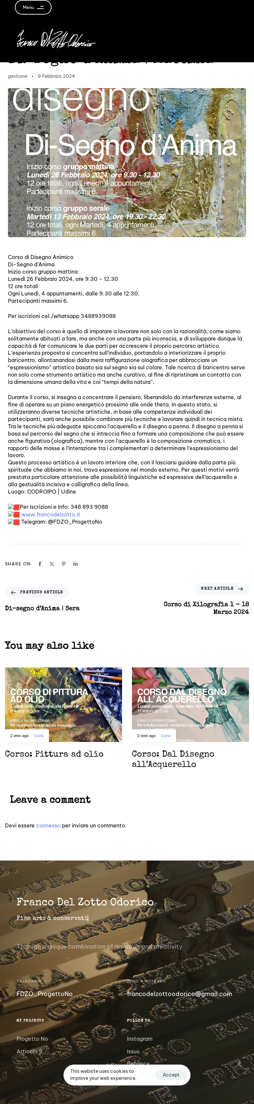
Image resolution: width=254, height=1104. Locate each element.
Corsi (39, 735)
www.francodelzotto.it (50, 514)
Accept (171, 1075)
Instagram (139, 1038)
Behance (138, 1063)
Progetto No (32, 1038)
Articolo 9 (29, 1051)
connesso (48, 825)
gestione (17, 76)
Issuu (133, 1051)
